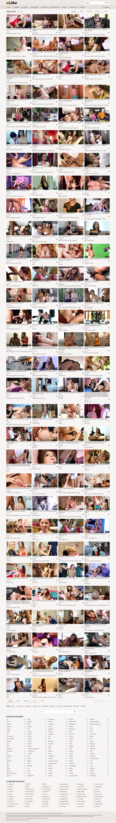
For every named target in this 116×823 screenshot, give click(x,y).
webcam (71, 605)
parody (98, 56)
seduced (34, 328)
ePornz (10, 794)
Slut (91, 731)
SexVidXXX (8, 491)
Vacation (92, 768)
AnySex (33, 628)
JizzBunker (60, 238)
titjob (33, 264)
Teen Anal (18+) (94, 758)
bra (52, 172)
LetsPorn (8, 148)
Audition (9, 741)
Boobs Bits (81, 784)
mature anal (35, 468)
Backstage (9, 751)
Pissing (71, 761)
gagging (34, 150)
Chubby (29, 739)
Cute (29, 756)
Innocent (50, 758)
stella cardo (76, 706)
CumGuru (11, 784)
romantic (51, 56)
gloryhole (37, 241)
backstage (60, 398)
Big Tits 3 (97, 791)
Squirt (91, 741)
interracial (46, 104)
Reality (71, 768)
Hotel (49, 753)
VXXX (59, 33)
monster (11, 285)
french (38, 515)
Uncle (91, 766)
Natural (71, 736)
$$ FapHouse (61, 352)
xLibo (11, 2)
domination (29, 351)
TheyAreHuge (35, 33)
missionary (102, 56)
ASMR (8, 731)
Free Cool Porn (99, 784)
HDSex (85, 126)
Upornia (60, 103)
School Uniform (73, 775)
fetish (77, 34)
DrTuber (34, 125)
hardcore (41, 194)
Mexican (71, 726)
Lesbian (71, 719)
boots (7, 471)
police (10, 173)
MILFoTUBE (81, 791)
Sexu (85, 217)
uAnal (7, 125)
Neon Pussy (46, 796)
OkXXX (85, 149)
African (8, 721)
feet (59, 34)
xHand (7, 194)
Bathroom (9, 761)
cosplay (21, 196)
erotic (15, 307)
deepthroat (51, 150)
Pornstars (24, 7)
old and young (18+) (67, 240)
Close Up (30, 744)
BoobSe (8, 580)
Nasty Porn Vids (82, 796)
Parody (71, 753)
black (43, 34)
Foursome (51, 724)
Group (50, 746)
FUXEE (27, 806)
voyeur (51, 34)
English (105, 7)
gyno (10, 149)
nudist (7, 263)
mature (17, 492)
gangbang (37, 217)
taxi (98, 173)
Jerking (50, 766)
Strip (91, 751)
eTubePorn (11, 796)
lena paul (59, 706)
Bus (29, 729)
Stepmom (92, 746)
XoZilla (59, 148)
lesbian (55, 56)
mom (40, 241)
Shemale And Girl (94, 721)
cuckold (24, 82)
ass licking (67, 560)
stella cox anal (37, 706)
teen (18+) (46, 34)
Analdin (34, 149)
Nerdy (70, 741)
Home (8, 7)
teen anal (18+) (93, 79)
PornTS (97, 789)
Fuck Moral (81, 804)
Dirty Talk (30, 766)
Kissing (50, 768)
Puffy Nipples (72, 766)
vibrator (69, 172)
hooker (33, 539)
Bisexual (30, 721)
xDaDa (27, 786)
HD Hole (64, 7)
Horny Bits (46, 801)
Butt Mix (82, 7)
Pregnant (71, 763)
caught (34, 606)
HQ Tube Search (65, 804)
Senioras (8, 216)
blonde (76, 127)
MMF (40, 79)
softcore (8, 375)
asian (59, 560)
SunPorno (60, 55)
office (59, 217)
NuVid (59, 194)
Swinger (92, 753)
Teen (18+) (93, 756)
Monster (71, 734)
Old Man (71, 746)
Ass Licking (10, 736)
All (98, 11)
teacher (41, 126)
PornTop (86, 582)
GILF (49, 739)
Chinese (30, 736)
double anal (71, 105)
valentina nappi (67, 706)
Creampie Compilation (33, 748)
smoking (8, 398)
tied (48, 150)
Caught (29, 734)
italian (85, 56)
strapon (72, 34)
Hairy (49, 748)
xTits (85, 54)
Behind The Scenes (12, 773)
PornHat (86, 33)
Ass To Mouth (10, 739)
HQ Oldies (11, 799)
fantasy (63, 127)
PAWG (70, 756)
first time (60, 264)
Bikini (29, 719)
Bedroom (9, 771)
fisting (70, 57)
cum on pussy (93, 56)
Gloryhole (50, 744)
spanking (73, 560)
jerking (34, 126)
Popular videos (34, 7)
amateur (8, 56)
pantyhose (86, 105)
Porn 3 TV (45, 806)
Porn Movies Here (13, 804)
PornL (85, 674)
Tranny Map (98, 786)
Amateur (9, 724)
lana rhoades (19, 706)
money (59, 105)
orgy (33, 582)
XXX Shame (64, 791)
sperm (39, 468)
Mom (70, 731)
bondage (18, 173)
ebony (33, 34)
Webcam (92, 773)
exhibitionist (74, 307)
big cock (8, 126)
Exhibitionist (31, 775)
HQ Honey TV (46, 786)
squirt (15, 82)
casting (14, 173)
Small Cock (93, 734)
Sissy (91, 729)
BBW (8, 766)
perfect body (16, 105)
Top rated (89, 11)
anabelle (83, 706)
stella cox (86, 470)
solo (44, 126)
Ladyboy (50, 773)
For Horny (63, 806)
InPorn (7, 261)
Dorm (29, 771)
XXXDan (60, 77)
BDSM (45, 150)
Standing (92, 744)
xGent (44, 794)
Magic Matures (64, 801)
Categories (16, 7)
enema (7, 607)
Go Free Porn (29, 796)
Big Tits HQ (98, 799)
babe (15, 33)
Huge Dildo (51, 756)
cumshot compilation (14, 515)
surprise (34, 375)
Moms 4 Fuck (81, 794)
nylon (107, 105)
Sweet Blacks (29, 801)
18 (16, 33)
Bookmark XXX (99, 796)
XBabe (33, 374)
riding (33, 194)
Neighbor (71, 739)
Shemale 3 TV (64, 799)
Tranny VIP (46, 791)
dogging (60, 423)
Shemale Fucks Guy (95, 724)
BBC (53, 104)
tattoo (7, 196)
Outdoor (71, 751)
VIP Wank (80, 799)
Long (106, 11)
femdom (63, 34)
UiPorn (7, 32)
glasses (42, 172)
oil (33, 56)
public (85, 34)
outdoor (88, 173)
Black (29, 724)
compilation (102, 34)
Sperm (91, 736)
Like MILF (45, 804)
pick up (104, 218)
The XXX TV (81, 806)
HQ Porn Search (30, 794)
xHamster (60, 170)
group (85, 516)
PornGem (60, 445)
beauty (39, 34)
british (11, 33)
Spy (91, 739)
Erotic (29, 773)
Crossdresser (31, 751)
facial (33, 217)
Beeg (33, 77)
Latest (81, 11)
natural (41, 104)
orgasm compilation (44, 56)
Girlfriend (50, 741)
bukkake (60, 196)
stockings (24, 56)
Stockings (92, 748)
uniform (34, 423)
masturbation (100, 105)
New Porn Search (65, 786)
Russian (71, 773)
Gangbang (51, 734)
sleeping (12, 398)
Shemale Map (98, 804)
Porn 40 (11, 789)
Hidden (50, 751)
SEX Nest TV (12, 806)
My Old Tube (29, 799)
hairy (17, 217)
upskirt (37, 126)
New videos (44, 7)
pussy (19, 33)
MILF (7, 149)
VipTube (60, 374)
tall (11, 56)
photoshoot (86, 263)
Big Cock (9, 775)
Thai (91, 761)
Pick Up (71, 758)
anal (75, 34)
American (9, 726)
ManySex (86, 374)
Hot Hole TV (81, 786)
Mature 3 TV (12, 801)
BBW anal (34, 447)
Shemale (92, 719)
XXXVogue (60, 674)
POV (62, 697)
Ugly (91, 763)
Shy (91, 726)
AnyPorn (8, 559)
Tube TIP (11, 791)
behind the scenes (17, 56)
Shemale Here (64, 789)
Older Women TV (30, 791)
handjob (8, 33)
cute (36, 34)
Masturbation (72, 721)
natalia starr (28, 706)
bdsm (13, 706)
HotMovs (8, 103)
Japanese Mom (52, 763)
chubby (90, 150)
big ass (34, 675)
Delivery (29, 761)
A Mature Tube (72, 7)
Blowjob (30, 726)
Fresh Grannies (47, 789)
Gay (49, 736)
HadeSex (97, 806)
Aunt (8, 744)
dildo (67, 57)
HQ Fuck (28, 804)
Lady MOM (98, 801)
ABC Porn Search (82, 789)
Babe (8, 746)
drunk (33, 651)
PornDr (7, 81)
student (97, 218)
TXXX (33, 216)
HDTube (86, 421)
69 (101, 218)
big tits (8, 105)
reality (97, 127)
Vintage (92, 771)
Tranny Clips (64, 796)
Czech (29, 758)
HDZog (7, 606)
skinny (21, 149)
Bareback (9, 756)
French (50, 726)
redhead (38, 172)
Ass (8, 734)
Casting (29, 731)
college (94, 127)
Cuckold (30, 753)
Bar (7, 753)
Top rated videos (54, 7)
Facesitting (51, 719)
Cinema (29, 741)
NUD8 (44, 784)
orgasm (90, 493)
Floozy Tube (98, 794)
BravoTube (60, 396)
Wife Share (93, 775)
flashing (29, 515)
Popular (74, 11)
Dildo (29, 763)
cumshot (95, 173)
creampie (55, 34)
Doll (28, 768)
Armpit (8, 729)
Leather (50, 775)
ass (40, 354)
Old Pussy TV (46, 799)
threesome (19, 82)
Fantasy (50, 721)
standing (78, 492)
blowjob (94, 34)
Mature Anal (72, 724)
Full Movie (51, 729)
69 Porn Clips (81, 801)
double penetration (48, 79)
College (29, 746)
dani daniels (46, 706)
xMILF (85, 261)
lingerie (36, 79)
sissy (59, 79)
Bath (8, 758)
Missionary (72, 729)
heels (42, 79)
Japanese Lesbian (53, 761)
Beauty (8, 768)
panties (37, 194)
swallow (64, 354)
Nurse (70, 744)
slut (85, 538)
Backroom (9, 748)
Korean (50, 771)
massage (34, 104)
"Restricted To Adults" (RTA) (21, 818)
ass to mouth (39, 675)
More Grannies (64, 784)
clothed (49, 172)
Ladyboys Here (64, 794)
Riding (70, 771)
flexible (38, 493)
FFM (100, 218)
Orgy (70, 748)
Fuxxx (33, 240)
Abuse (29, 820)
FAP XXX (28, 784)
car (27, 82)
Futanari (50, 731)
